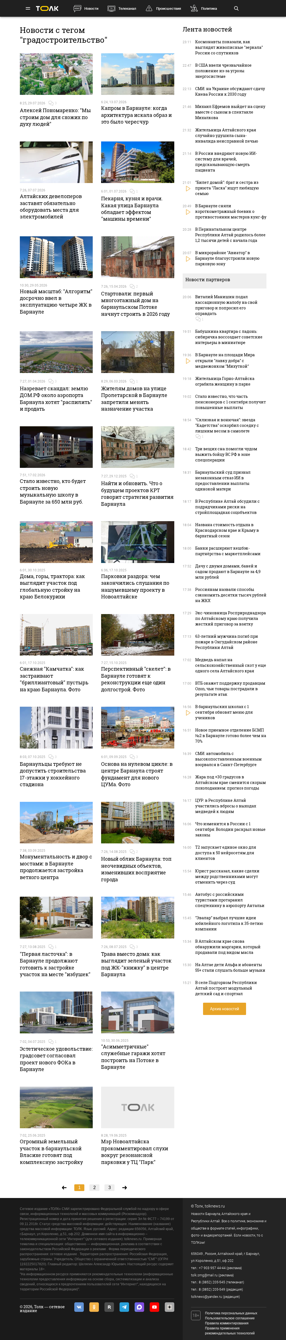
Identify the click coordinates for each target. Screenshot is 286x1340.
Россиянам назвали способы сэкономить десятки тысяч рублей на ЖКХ (230, 595)
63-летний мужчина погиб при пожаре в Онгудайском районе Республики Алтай (226, 642)
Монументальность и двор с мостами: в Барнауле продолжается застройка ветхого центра (56, 866)
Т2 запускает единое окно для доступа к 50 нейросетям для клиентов (225, 853)
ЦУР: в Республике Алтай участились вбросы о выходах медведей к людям (225, 806)
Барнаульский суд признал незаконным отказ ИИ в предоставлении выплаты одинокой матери (223, 481)
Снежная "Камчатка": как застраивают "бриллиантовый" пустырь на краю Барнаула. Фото (54, 678)
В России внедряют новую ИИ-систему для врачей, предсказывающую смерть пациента (226, 162)
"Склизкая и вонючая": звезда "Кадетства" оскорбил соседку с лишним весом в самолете (227, 425)
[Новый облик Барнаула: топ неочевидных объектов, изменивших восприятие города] (137, 823)
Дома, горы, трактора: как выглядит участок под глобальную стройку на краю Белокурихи (52, 586)
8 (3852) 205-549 (212, 1289)
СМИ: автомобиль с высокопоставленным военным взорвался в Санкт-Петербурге (228, 759)
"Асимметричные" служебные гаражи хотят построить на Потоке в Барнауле (133, 1056)
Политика (209, 8)
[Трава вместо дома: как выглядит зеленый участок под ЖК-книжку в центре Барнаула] (137, 918)
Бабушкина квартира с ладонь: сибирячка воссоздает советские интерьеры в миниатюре (229, 337)
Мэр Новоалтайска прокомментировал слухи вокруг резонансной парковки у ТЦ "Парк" (134, 1151)
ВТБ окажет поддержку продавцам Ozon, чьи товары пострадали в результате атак (230, 688)
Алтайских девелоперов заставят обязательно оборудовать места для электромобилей (51, 206)
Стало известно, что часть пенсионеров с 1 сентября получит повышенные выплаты (230, 402)
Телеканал (127, 8)
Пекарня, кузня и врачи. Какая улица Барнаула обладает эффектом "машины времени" (132, 208)
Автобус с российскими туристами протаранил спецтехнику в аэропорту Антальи (229, 900)
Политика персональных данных (231, 1313)
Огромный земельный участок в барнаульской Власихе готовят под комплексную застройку (51, 1151)
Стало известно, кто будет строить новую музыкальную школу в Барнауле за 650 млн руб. (53, 491)
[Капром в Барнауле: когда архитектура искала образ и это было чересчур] (137, 74)
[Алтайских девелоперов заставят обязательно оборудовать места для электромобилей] (56, 162)
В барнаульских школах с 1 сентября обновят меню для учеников (224, 712)
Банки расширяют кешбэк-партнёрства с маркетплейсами (228, 550)
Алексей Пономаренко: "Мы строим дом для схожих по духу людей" (55, 117)
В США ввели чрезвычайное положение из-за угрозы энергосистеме (223, 70)
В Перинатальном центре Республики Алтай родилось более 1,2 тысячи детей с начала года (230, 235)
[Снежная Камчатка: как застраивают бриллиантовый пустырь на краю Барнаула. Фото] (56, 635)
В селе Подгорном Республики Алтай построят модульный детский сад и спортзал (226, 988)
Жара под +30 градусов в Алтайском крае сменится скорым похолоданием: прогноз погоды (230, 782)
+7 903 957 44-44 (212, 1268)
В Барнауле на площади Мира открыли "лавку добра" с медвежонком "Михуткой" (225, 360)
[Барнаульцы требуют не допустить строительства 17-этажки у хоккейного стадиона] (56, 728)
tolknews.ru (215, 1206)
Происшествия (168, 8)
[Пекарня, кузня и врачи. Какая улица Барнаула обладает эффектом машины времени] (137, 162)
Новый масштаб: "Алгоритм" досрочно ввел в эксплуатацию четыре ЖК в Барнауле (56, 301)
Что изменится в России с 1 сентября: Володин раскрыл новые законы (230, 829)
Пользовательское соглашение (230, 1318)
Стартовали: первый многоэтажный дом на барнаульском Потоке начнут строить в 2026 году (135, 303)
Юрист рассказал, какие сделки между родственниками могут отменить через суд (227, 876)
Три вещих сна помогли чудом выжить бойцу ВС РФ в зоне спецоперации (226, 454)
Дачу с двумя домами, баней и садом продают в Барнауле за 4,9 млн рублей (228, 571)
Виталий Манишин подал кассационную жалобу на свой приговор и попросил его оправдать (226, 305)
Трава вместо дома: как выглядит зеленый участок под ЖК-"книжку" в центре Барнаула (136, 964)
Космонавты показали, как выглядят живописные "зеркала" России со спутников (229, 47)
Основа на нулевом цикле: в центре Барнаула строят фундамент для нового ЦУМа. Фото (137, 774)
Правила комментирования (227, 1323)
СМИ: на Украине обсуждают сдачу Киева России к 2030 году (230, 91)
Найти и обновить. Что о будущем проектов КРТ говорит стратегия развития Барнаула (137, 493)
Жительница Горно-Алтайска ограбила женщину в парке (224, 381)
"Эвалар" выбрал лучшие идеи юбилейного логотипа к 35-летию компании (229, 923)
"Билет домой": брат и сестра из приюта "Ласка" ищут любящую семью (227, 188)
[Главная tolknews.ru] (47, 8)
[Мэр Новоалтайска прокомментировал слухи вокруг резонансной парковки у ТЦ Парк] (137, 1108)
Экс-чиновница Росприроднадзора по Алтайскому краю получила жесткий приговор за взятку (230, 618)
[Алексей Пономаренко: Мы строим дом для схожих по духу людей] (56, 74)
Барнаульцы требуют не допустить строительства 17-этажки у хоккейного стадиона (53, 774)
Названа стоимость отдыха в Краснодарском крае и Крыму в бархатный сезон (227, 530)
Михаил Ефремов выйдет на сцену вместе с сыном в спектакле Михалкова (230, 112)
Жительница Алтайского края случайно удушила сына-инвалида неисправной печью (226, 135)
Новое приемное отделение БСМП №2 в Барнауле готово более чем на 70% (230, 735)
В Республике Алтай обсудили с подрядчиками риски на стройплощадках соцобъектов (227, 507)
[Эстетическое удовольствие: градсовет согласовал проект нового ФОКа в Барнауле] (56, 1012)
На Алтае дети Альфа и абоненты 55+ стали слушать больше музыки (230, 967)
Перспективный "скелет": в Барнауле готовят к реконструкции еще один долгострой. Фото (136, 678)
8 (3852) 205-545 (212, 1282)
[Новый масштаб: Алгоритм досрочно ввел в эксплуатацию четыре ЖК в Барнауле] (56, 257)
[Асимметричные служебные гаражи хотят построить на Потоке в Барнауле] (137, 1012)
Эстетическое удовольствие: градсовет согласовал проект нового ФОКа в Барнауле (56, 1058)
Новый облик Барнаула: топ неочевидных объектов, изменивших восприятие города (136, 868)
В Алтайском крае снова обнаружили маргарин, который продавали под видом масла (228, 947)
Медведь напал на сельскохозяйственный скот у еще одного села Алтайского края (230, 665)
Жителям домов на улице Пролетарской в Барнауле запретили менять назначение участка (134, 398)
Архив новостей (224, 1009)
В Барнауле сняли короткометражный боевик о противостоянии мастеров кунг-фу (230, 211)
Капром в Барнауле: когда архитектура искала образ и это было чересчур (136, 115)
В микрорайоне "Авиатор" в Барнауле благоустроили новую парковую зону (227, 258)
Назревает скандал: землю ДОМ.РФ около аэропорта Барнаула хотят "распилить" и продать (56, 398)
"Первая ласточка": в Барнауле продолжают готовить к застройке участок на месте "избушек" (55, 964)
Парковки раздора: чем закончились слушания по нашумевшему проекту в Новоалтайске (135, 586)
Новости (91, 8)
